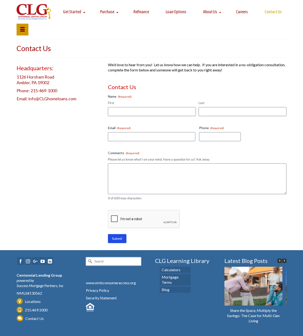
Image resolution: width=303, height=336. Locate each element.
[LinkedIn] (50, 261)
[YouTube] (42, 261)
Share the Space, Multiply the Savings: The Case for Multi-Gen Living (253, 315)
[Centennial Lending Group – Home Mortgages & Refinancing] (34, 12)
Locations (33, 301)
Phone (211, 128)
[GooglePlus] (35, 261)
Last (201, 103)
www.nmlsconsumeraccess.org (111, 282)
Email (119, 128)
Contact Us (34, 318)
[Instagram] (28, 261)
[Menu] (22, 29)
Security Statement (101, 298)
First (111, 103)
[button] (284, 261)
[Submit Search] (89, 261)
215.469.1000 (36, 310)
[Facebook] (20, 261)
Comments (123, 153)
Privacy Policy (97, 290)
